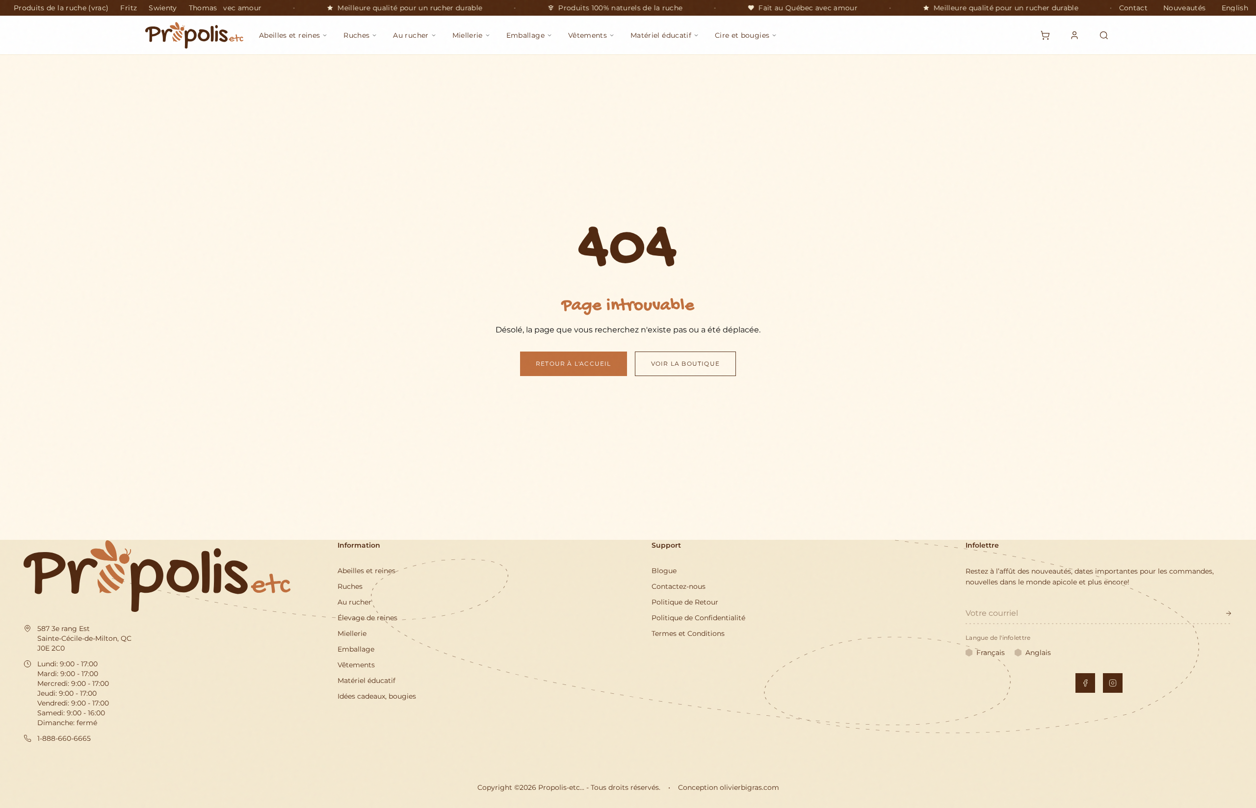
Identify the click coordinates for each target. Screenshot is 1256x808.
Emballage (356, 649)
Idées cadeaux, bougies (377, 696)
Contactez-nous (679, 586)
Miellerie (352, 633)
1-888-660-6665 (64, 738)
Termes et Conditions (688, 633)
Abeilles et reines (366, 570)
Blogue (664, 570)
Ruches (350, 586)
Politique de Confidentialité (698, 617)
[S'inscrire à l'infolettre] (1228, 613)
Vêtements (356, 664)
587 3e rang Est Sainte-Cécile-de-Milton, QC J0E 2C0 (84, 638)
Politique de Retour (685, 602)
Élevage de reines (367, 617)
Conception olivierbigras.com (728, 787)
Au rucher (354, 602)
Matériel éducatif (366, 680)
